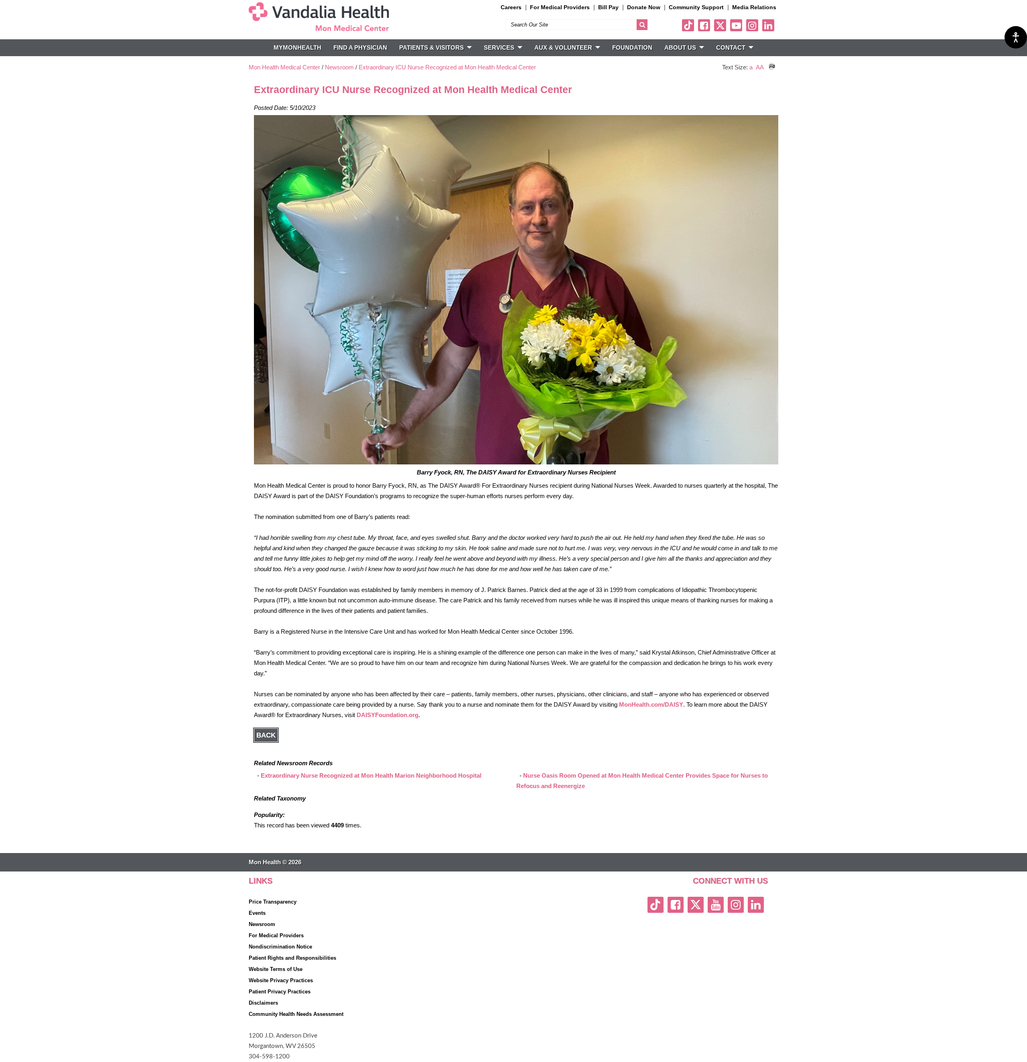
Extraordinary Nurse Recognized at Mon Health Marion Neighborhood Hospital (371, 775)
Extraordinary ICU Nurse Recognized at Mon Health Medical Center (447, 67)
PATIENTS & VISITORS (431, 47)
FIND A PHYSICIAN (360, 47)
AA (760, 67)
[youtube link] (736, 25)
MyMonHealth (297, 47)
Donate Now (643, 7)
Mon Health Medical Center (284, 67)
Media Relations (754, 7)
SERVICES (499, 47)
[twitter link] (720, 25)
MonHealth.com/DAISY (651, 704)
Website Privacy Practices (281, 980)
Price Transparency (272, 902)
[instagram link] (752, 25)
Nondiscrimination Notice (280, 947)
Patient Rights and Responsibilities (292, 958)
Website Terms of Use (275, 969)
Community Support (696, 7)
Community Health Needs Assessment (296, 1014)
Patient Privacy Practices (280, 992)
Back (266, 735)
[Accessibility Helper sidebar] (1016, 37)
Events (257, 913)
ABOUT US (680, 47)
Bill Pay (608, 7)
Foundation (632, 47)
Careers (511, 7)
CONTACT (730, 47)
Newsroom (339, 67)
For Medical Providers (560, 7)
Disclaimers (263, 1003)
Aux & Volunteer (563, 47)
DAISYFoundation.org (387, 714)
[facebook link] (704, 25)
